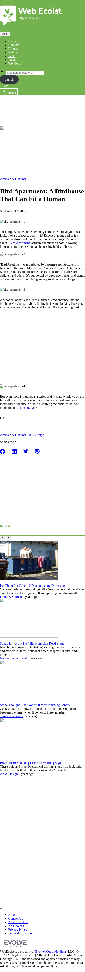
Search (9, 79)
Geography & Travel (13, 658)
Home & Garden (11, 597)
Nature (12, 52)
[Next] (8, 538)
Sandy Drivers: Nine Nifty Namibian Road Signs (32, 643)
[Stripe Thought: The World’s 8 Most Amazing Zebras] (29, 698)
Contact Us (15, 918)
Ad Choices (16, 926)
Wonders (14, 63)
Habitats (13, 45)
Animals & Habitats (13, 179)
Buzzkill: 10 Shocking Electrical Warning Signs (31, 763)
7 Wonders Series (11, 716)
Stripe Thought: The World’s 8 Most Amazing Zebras (35, 705)
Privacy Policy (17, 929)
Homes (13, 48)
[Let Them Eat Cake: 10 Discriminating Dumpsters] (29, 578)
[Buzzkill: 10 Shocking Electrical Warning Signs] (29, 755)
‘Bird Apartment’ (19, 243)
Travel (12, 60)
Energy (13, 41)
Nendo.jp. (26, 407)
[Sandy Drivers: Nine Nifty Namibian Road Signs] (29, 636)
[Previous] (2, 538)
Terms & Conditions (21, 933)
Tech (11, 56)
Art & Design (35, 435)
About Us (14, 914)
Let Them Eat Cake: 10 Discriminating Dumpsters (32, 585)
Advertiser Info (18, 922)
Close (5, 86)
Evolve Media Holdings (50, 951)
